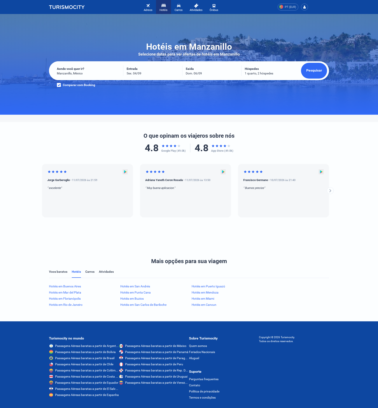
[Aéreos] (66, 7)
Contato (194, 385)
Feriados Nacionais (202, 352)
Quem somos (198, 346)
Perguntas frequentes (204, 379)
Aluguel (194, 358)
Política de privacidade (204, 391)
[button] (304, 7)
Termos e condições (202, 397)
